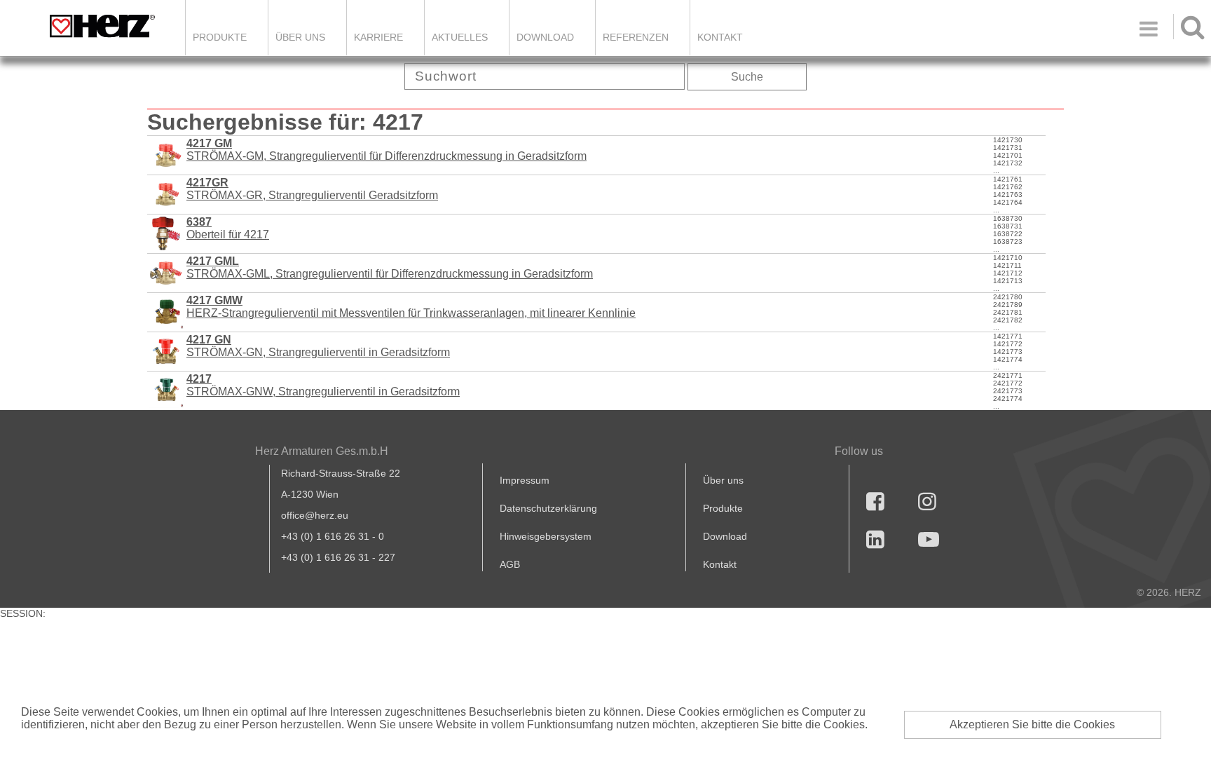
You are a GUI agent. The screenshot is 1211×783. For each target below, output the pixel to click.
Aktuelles (460, 37)
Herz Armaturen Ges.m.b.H (321, 451)
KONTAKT (720, 37)
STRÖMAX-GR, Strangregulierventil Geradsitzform (312, 189)
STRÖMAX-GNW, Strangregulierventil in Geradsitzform (323, 385)
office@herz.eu (314, 515)
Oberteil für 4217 (227, 228)
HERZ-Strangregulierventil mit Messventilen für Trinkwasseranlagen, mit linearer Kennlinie (411, 306)
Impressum (524, 480)
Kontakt (720, 564)
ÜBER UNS (300, 37)
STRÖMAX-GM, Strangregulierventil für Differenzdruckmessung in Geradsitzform (386, 149)
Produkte (220, 37)
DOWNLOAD (545, 37)
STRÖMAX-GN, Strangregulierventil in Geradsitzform (318, 346)
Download (725, 536)
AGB (510, 564)
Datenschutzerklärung (548, 508)
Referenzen (636, 37)
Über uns (723, 480)
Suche (747, 77)
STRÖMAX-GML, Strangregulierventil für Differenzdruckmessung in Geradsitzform (389, 267)
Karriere (378, 37)
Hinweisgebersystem (545, 536)
